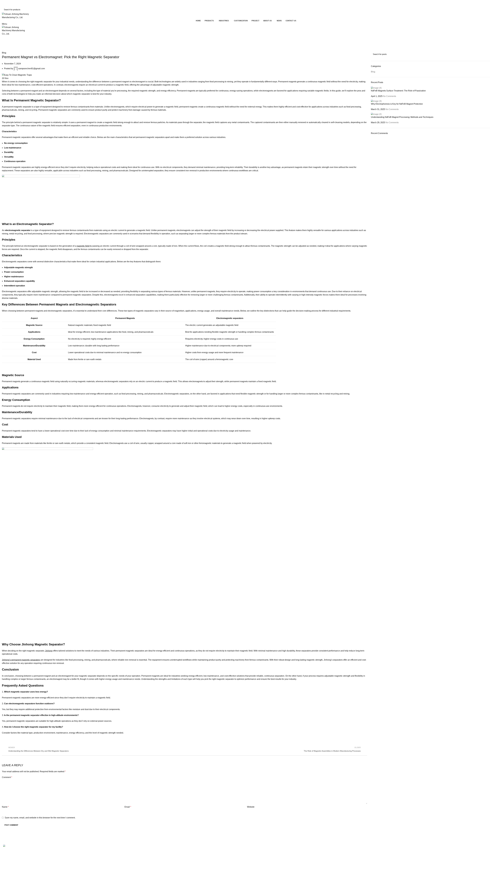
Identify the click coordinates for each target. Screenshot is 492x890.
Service (251, 864)
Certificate (252, 859)
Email (128, 807)
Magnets (129, 859)
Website (250, 807)
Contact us (376, 859)
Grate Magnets (131, 864)
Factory (251, 855)
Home (243, 42)
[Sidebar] (3, 887)
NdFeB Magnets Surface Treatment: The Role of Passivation (398, 91)
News (373, 850)
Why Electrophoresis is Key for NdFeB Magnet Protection (397, 104)
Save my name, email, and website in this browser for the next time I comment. (40, 818)
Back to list (184, 749)
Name (5, 807)
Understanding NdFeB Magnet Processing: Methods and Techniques (402, 117)
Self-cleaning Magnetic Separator (140, 850)
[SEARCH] (486, 9)
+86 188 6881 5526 (12, 2)
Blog (249, 42)
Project (251, 869)
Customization (377, 855)
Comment (7, 777)
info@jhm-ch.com (11, 5)
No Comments (389, 96)
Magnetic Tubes (132, 855)
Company (252, 850)
